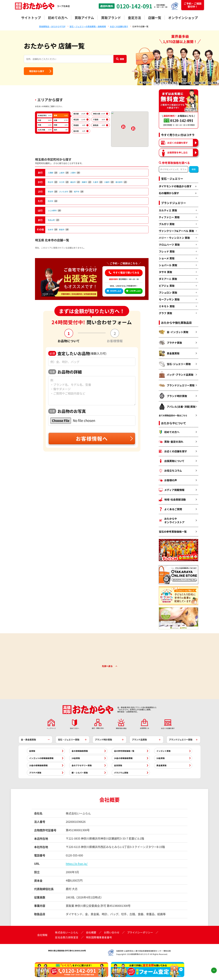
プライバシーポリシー (140, 932)
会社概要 (91, 932)
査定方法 (134, 17)
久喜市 (97, 182)
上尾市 (63, 172)
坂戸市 (78, 191)
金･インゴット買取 (177, 332)
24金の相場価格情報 (123, 758)
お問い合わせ (112, 932)
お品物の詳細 (66, 372)
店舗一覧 (154, 17)
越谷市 (75, 182)
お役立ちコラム (173, 470)
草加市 (52, 191)
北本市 (52, 229)
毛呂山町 (53, 220)
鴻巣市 (86, 182)
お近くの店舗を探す (177, 142)
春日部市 (120, 182)
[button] (133, 128)
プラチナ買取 (174, 342)
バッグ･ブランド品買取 (180, 374)
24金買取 (76, 758)
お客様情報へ (92, 438)
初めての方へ (58, 17)
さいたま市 (65, 191)
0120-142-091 (134, 6)
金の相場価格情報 (80, 750)
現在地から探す (36, 71)
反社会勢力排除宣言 (66, 937)
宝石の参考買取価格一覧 (173, 531)
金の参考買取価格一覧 (124, 750)
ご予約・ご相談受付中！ (193, 5)
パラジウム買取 (121, 772)
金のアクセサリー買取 (82, 765)
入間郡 (52, 172)
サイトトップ (31, 17)
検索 (122, 59)
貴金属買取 (173, 353)
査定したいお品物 (78, 353)
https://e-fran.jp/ (77, 864)
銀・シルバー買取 (80, 772)
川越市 (108, 182)
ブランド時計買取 (177, 396)
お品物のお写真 (68, 411)
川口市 (63, 182)
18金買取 (160, 758)
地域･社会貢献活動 (175, 499)
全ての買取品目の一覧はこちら (173, 415)
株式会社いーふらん (66, 932)
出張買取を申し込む (177, 152)
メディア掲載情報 (174, 490)
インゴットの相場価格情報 (41, 758)
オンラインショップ (183, 17)
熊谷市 (52, 182)
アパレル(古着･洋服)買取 (181, 406)
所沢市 (52, 201)
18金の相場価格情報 (38, 765)
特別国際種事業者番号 (99, 937)
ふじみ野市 (54, 210)
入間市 (75, 172)
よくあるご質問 (173, 509)
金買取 (32, 750)
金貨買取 (118, 765)
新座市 (63, 229)
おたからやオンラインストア (174, 520)
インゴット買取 (163, 750)
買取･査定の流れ (173, 441)
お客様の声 (170, 480)
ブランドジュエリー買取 (181, 385)
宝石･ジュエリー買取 (179, 364)
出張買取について (174, 461)
